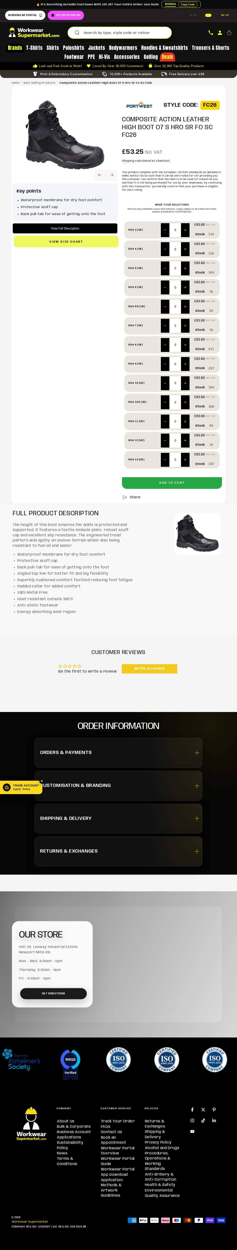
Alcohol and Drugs (162, 1148)
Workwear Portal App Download (118, 1171)
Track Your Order (118, 1121)
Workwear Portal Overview (118, 1150)
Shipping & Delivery (155, 1134)
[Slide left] (100, 175)
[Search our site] (77, 32)
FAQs (105, 1127)
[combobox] (126, 32)
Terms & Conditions (67, 1161)
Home (15, 82)
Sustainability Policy (70, 1145)
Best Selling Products (40, 82)
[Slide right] (111, 175)
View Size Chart (66, 241)
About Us (66, 1121)
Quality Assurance (162, 1196)
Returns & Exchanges (155, 1123)
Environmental (159, 1190)
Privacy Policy (158, 1142)
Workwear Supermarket (30, 1221)
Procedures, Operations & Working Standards (158, 1161)
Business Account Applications (74, 1134)
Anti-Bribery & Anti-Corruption (160, 1177)
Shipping (128, 160)
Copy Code (188, 4)
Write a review (149, 669)
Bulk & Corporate (74, 1127)
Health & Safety (160, 1185)
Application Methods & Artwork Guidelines (112, 1188)
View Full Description (65, 228)
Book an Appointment (113, 1140)
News (62, 1153)
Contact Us (111, 1132)
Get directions (53, 993)
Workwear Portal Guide (118, 1161)
